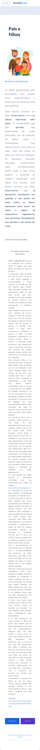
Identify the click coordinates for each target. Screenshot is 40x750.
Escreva (12, 721)
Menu (5, 3)
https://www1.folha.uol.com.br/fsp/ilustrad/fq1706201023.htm (20, 703)
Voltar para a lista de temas (21, 736)
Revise (28, 721)
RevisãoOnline (24, 3)
